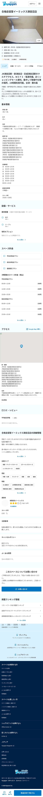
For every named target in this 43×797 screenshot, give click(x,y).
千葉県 (8, 624)
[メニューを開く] (39, 4)
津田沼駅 (23, 624)
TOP (3, 624)
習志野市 (16, 624)
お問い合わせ (22, 589)
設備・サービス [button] (15, 66)
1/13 (39, 40)
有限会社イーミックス (17, 500)
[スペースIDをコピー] (7, 513)
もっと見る (20, 240)
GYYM (3, 736)
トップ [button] (4, 66)
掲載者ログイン (6, 710)
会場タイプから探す (7, 672)
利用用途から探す (6, 675)
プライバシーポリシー (8, 762)
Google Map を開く (35, 329)
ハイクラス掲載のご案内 (8, 707)
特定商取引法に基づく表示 (9, 765)
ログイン (32, 4)
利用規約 (4, 694)
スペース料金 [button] (29, 66)
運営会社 (4, 755)
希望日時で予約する (28, 793)
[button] (21, 30)
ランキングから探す (7, 683)
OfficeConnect (6, 727)
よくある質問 (5, 690)
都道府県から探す (6, 679)
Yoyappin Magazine (7, 746)
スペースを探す (6, 668)
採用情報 (4, 758)
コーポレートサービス (8, 686)
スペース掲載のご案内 (8, 703)
